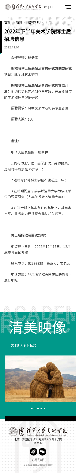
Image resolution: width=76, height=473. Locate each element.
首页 (7, 22)
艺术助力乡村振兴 (23, 345)
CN (46, 7)
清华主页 (39, 459)
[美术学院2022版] (20, 7)
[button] (32, 408)
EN (51, 7)
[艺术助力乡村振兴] (40, 378)
